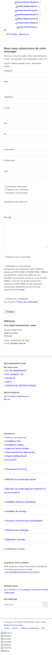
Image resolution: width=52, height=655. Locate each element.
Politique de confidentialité (26, 302)
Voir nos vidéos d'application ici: (17, 396)
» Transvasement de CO (15, 469)
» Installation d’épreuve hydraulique (19, 502)
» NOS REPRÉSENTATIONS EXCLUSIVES (22, 572)
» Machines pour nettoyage (16, 530)
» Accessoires (10, 460)
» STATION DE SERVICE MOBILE (20, 385)
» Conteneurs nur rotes (14, 549)
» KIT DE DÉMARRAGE (15, 370)
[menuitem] (7, 628)
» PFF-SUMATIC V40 (14, 374)
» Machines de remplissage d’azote (20, 479)
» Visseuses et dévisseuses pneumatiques (23, 520)
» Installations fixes (12, 441)
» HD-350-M (9, 378)
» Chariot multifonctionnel (15, 456)
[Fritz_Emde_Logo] (21, 34)
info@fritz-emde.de (17, 343)
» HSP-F (8, 382)
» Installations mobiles (14, 445)
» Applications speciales (15, 539)
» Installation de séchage (15, 511)
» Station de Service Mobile (16, 448)
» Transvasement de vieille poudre (19, 452)
